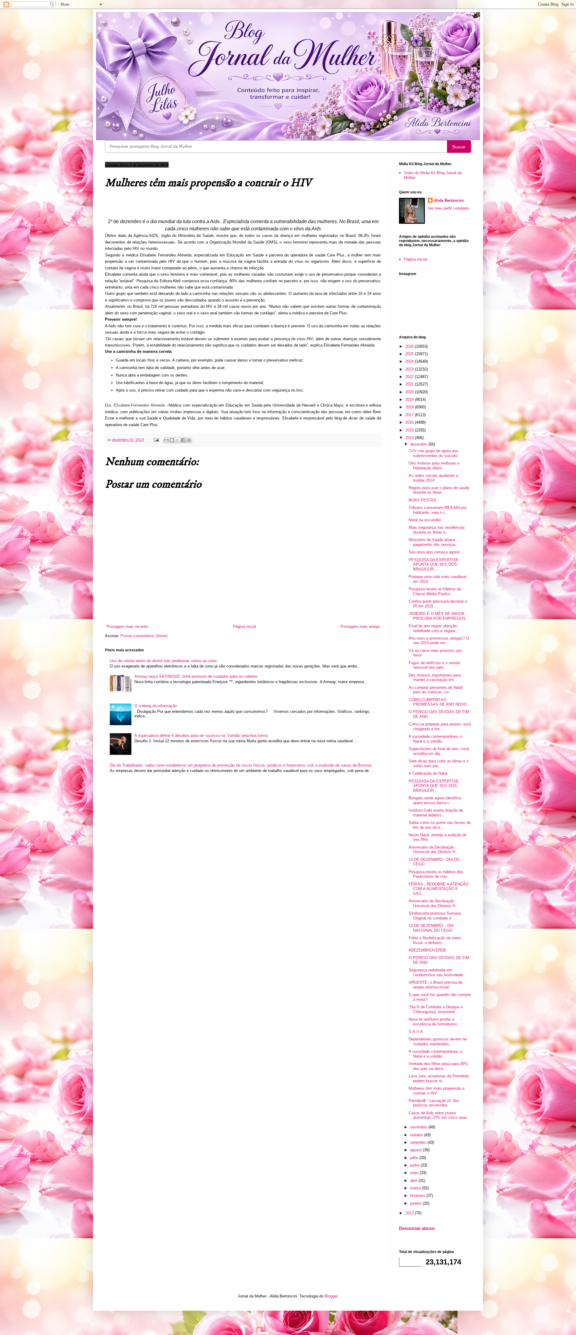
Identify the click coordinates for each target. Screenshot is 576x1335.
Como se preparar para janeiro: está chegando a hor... (440, 726)
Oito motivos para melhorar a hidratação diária (434, 465)
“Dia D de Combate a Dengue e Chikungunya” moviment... (436, 1009)
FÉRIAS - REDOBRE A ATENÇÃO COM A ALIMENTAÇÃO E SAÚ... (439, 889)
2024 (410, 361)
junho (415, 1165)
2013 (410, 1213)
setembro (419, 1142)
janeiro (416, 1203)
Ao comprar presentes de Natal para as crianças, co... (436, 690)
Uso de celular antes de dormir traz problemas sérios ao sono (163, 660)
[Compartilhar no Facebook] (183, 440)
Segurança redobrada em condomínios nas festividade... (437, 972)
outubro (417, 1135)
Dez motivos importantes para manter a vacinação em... (435, 677)
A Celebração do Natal (428, 773)
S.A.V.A (416, 1031)
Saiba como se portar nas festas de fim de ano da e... (440, 825)
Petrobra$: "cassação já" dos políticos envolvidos (434, 1103)
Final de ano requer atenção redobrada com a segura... (434, 628)
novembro (419, 1127)
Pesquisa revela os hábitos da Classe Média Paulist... (435, 591)
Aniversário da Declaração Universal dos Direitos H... (434, 849)
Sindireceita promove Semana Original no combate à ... (435, 915)
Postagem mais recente (127, 626)
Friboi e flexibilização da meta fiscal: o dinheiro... (434, 940)
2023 (410, 369)
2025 (410, 354)
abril (414, 1180)
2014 (410, 437)
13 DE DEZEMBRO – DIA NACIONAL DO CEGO (431, 928)
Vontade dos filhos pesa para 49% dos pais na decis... (438, 1066)
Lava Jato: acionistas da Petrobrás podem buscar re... (439, 1078)
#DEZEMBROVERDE (427, 950)
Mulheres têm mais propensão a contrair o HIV (436, 1090)
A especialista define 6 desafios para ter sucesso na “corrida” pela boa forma (201, 735)
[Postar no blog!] (172, 440)
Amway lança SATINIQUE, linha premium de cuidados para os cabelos (196, 676)
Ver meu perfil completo (448, 208)
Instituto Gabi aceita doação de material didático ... (436, 812)
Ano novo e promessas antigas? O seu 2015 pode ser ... (439, 640)
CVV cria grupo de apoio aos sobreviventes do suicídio (433, 453)
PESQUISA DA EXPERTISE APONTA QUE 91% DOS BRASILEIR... (434, 564)
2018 (410, 407)
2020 (410, 392)
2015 (410, 430)
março (416, 1188)
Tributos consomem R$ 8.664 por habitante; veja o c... (437, 510)
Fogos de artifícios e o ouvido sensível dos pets (434, 665)
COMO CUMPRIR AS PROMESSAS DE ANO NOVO (438, 702)
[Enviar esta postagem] (156, 440)
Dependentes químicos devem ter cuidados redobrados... (438, 1041)
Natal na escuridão (425, 520)
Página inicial (244, 626)
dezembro (419, 444)
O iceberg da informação (155, 706)
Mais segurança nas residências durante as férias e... (437, 529)
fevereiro (418, 1195)
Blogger (331, 1296)
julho (414, 1157)
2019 (410, 399)
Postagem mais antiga (360, 626)
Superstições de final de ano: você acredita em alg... (439, 751)
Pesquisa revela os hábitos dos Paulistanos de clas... (436, 874)
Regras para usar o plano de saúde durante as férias (439, 490)
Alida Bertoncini (449, 200)
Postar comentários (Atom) (144, 636)
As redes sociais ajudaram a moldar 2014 (433, 478)
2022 (410, 376)
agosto (416, 1150)
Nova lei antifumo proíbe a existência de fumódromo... (434, 1021)
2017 (410, 415)
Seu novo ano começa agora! (434, 552)
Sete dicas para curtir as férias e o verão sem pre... (439, 763)
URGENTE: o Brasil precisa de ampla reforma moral (435, 984)
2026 (410, 346)
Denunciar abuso (417, 1228)
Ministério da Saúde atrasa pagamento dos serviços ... (434, 542)
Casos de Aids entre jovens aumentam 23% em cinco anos (438, 1115)
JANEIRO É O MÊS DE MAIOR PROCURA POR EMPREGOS (437, 616)
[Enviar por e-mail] (166, 440)
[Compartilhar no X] (178, 440)
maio (415, 1172)
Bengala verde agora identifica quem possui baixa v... (435, 800)
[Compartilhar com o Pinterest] (189, 440)
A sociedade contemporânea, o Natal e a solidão (435, 738)
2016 (410, 422)
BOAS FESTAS (422, 500)
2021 (410, 384)
